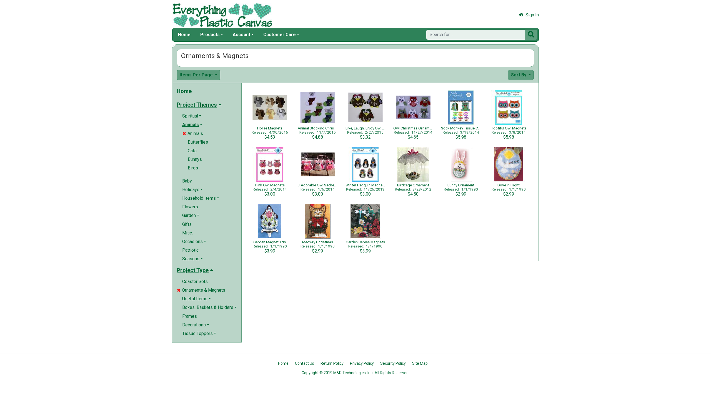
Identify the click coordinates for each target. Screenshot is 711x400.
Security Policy (393, 363)
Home (184, 34)
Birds (193, 168)
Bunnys (195, 159)
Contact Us (304, 363)
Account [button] (241, 34)
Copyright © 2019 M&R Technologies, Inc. (337, 373)
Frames (189, 316)
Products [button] (210, 34)
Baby (187, 181)
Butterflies (198, 142)
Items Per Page (197, 75)
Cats (192, 150)
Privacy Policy (362, 363)
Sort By (519, 75)
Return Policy (332, 363)
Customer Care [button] (279, 34)
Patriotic (190, 250)
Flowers (190, 206)
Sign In (532, 15)
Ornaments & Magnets (201, 290)
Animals (192, 133)
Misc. (187, 233)
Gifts (187, 224)
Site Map (420, 363)
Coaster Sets (195, 281)
